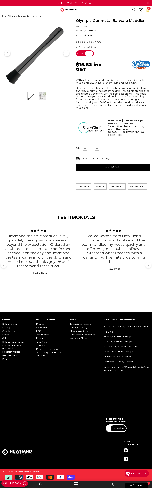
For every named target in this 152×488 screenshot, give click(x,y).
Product (40, 324)
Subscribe (118, 428)
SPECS (100, 186)
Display (6, 327)
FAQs (39, 331)
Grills (4, 338)
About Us (41, 341)
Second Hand (44, 327)
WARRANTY (137, 186)
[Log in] (141, 10)
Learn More (115, 134)
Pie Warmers (9, 355)
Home (4, 16)
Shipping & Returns (80, 331)
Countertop (9, 331)
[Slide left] (7, 53)
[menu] (4, 10)
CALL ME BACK (12, 483)
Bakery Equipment (13, 341)
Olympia (88, 35)
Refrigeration (9, 324)
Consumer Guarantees (82, 334)
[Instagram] (125, 459)
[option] (37, 53)
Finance (40, 338)
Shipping (117, 186)
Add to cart (113, 167)
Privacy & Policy (78, 327)
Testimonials (43, 334)
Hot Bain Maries (11, 351)
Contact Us (42, 345)
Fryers (5, 334)
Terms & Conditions (80, 324)
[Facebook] (125, 450)
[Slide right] (66, 53)
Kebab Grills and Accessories (11, 347)
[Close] (148, 3)
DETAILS (83, 186)
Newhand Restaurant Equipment (23, 471)
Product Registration (47, 349)
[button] (134, 10)
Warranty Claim (78, 338)
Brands (6, 359)
